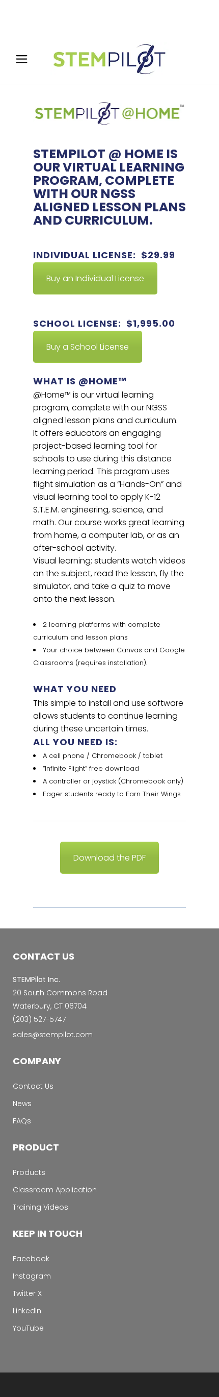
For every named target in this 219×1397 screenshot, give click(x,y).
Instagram (32, 1276)
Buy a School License (87, 347)
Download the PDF (109, 858)
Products (29, 1172)
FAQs (22, 1121)
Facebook (31, 1259)
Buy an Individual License (95, 278)
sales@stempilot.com (53, 1035)
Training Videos (40, 1207)
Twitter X (27, 1293)
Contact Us (33, 1086)
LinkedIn (27, 1311)
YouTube (28, 1328)
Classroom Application (55, 1190)
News (22, 1103)
